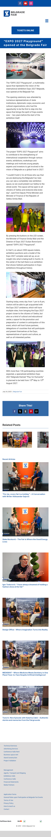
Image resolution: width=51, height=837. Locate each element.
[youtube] (25, 3)
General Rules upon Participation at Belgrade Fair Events (23, 797)
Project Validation (10, 761)
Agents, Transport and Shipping (15, 773)
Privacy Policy (8, 803)
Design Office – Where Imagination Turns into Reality (25, 630)
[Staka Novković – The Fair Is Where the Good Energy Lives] (25, 521)
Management (8, 770)
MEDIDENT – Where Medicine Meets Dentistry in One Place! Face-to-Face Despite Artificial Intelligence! (25, 674)
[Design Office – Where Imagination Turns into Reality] (25, 612)
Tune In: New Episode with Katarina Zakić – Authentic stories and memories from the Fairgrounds (25, 719)
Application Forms (10, 794)
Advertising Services (11, 749)
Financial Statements (11, 782)
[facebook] (20, 3)
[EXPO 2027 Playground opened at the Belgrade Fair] (25, 54)
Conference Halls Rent (11, 752)
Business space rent (11, 755)
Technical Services (10, 746)
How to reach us (9, 806)
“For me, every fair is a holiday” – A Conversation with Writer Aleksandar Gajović (23, 495)
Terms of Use (8, 800)
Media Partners (9, 785)
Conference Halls (10, 779)
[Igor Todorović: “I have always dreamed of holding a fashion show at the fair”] (25, 567)
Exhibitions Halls (9, 776)
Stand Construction (10, 758)
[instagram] (31, 3)
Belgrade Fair (17, 392)
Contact (6, 809)
